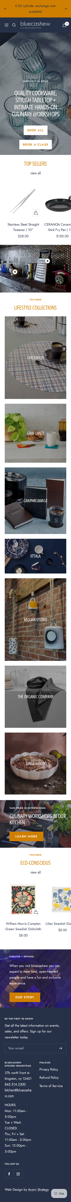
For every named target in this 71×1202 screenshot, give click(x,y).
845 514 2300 (15, 1084)
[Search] (14, 25)
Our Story (24, 997)
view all (35, 173)
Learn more (26, 836)
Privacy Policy (48, 1069)
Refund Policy (49, 1077)
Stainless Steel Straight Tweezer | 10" (23, 227)
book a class (35, 144)
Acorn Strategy (38, 1189)
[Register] (60, 1048)
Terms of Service (51, 1085)
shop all (35, 130)
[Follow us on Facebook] (9, 1173)
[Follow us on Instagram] (18, 1173)
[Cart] (64, 25)
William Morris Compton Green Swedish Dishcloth (23, 926)
